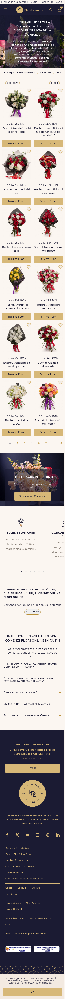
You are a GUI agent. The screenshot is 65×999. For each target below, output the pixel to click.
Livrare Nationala (14, 909)
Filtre (54, 83)
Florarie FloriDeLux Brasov (19, 854)
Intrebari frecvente (15, 861)
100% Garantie (33, 903)
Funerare (35, 888)
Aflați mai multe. (42, 983)
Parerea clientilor (14, 873)
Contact (25, 848)
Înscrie (32, 768)
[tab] (21, 571)
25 (61, 443)
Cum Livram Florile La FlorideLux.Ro (24, 879)
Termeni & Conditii (15, 919)
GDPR (8, 925)
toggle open (5, 10)
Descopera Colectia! (32, 496)
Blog (8, 934)
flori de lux (29, 9)
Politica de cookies (39, 919)
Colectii (9, 888)
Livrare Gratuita (13, 903)
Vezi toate (32, 611)
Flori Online (11, 894)
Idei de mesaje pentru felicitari (30, 934)
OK (32, 992)
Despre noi (11, 848)
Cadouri (22, 888)
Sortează (12, 83)
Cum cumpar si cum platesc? (20, 867)
